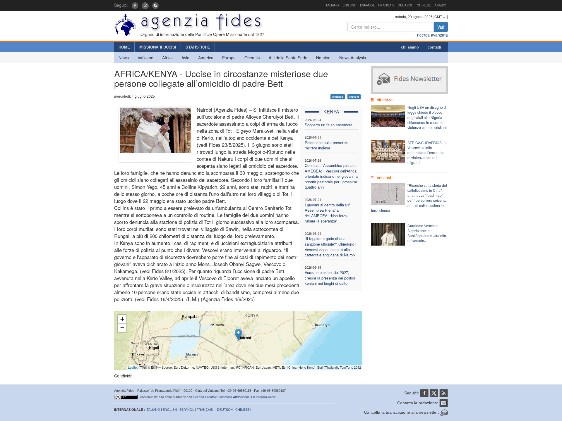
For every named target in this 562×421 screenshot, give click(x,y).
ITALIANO (332, 5)
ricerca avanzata (432, 35)
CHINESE (424, 5)
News (124, 58)
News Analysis (352, 58)
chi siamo (410, 47)
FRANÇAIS (386, 5)
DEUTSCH (405, 5)
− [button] (122, 328)
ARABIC (440, 5)
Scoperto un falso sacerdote (328, 124)
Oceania (252, 58)
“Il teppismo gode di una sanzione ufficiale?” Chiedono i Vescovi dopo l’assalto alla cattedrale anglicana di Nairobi (330, 247)
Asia (185, 58)
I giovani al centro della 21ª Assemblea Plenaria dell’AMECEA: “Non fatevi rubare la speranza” (328, 213)
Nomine (323, 58)
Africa (167, 58)
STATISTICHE (198, 47)
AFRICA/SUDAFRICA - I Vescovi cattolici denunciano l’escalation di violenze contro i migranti (426, 152)
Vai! (440, 27)
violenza (337, 97)
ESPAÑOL (367, 5)
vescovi (354, 97)
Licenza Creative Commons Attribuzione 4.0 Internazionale (234, 397)
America (205, 58)
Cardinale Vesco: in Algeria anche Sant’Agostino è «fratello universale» (426, 233)
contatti (434, 47)
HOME (124, 47)
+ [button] (122, 319)
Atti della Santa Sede (288, 58)
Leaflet (133, 367)
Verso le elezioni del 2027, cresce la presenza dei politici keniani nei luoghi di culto (330, 278)
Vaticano (145, 58)
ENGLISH (349, 5)
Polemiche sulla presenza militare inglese (326, 145)
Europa (229, 58)
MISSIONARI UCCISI (157, 47)
